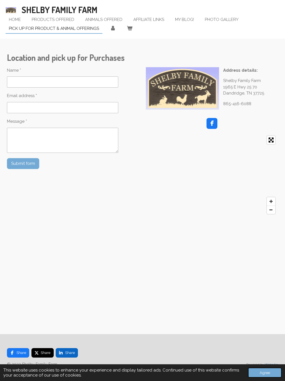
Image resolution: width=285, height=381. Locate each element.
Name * (14, 70)
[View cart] (129, 28)
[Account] (113, 28)
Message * (17, 121)
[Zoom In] (271, 201)
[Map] (212, 175)
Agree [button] (265, 372)
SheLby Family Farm (59, 9)
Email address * (22, 95)
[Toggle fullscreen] (271, 140)
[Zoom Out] (271, 210)
